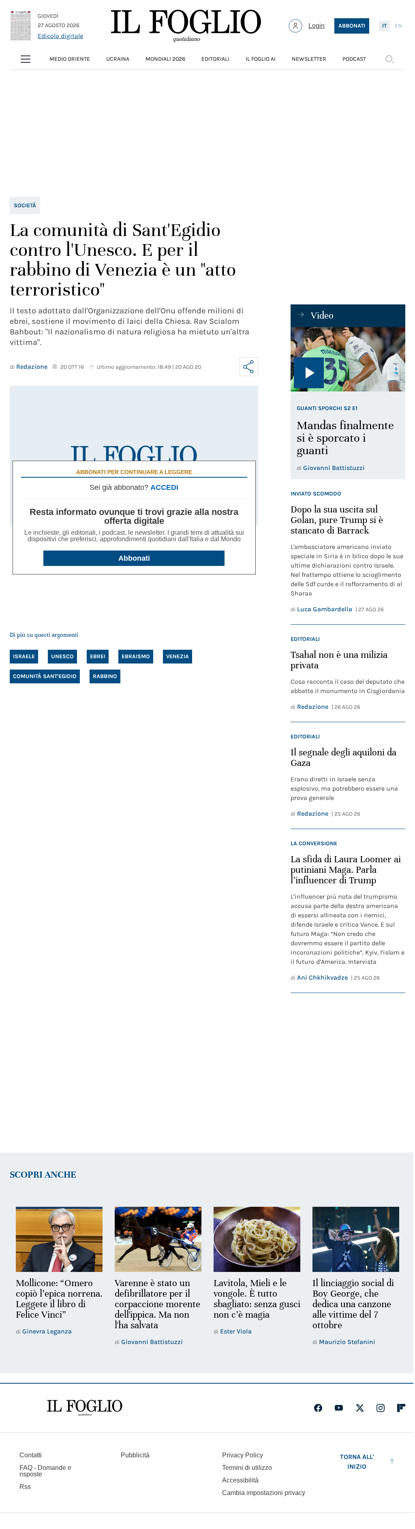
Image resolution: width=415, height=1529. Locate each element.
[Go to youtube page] (339, 1408)
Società (25, 205)
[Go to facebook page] (318, 1408)
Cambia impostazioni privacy (263, 1493)
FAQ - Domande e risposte (45, 1471)
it (384, 25)
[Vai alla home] (186, 26)
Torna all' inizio (357, 1461)
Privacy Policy (242, 1455)
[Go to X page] (360, 1408)
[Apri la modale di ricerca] (389, 59)
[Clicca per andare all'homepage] (85, 1408)
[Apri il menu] (25, 59)
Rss (25, 1486)
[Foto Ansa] (348, 359)
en (398, 25)
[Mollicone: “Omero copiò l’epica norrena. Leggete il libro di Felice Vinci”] (59, 1239)
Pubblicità (135, 1455)
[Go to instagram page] (380, 1408)
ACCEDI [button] (164, 487)
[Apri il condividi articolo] (249, 366)
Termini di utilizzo (247, 1467)
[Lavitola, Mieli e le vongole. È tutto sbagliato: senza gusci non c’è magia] (257, 1239)
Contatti (30, 1455)
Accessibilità (240, 1480)
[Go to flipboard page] (401, 1408)
